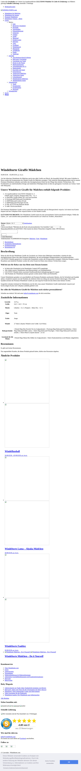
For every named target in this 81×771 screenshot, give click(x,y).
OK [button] (69, 762)
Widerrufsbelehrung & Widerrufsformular (18, 675)
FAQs (6, 670)
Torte (37, 238)
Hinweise (8, 678)
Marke (3, 223)
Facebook (23, 738)
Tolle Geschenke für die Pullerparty (16, 693)
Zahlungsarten (9, 671)
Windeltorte (43, 238)
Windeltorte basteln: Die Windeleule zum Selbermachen (22, 695)
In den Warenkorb (7, 237)
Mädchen (32, 238)
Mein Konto (8, 680)
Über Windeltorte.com (12, 668)
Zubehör (11, 56)
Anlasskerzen (13, 82)
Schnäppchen (13, 91)
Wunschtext (33, 229)
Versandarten (9, 673)
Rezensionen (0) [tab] (10, 247)
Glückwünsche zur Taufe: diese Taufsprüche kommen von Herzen (25, 688)
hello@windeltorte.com (31, 293)
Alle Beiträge (5, 698)
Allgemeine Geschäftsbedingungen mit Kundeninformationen (24, 677)
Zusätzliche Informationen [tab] (13, 244)
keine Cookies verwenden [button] (50, 762)
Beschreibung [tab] (9, 242)
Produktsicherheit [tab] (10, 245)
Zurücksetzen (28, 223)
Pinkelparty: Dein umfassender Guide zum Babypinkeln (22, 691)
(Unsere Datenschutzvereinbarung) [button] (15, 768)
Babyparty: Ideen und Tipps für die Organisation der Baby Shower (25, 690)
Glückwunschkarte (25, 227)
